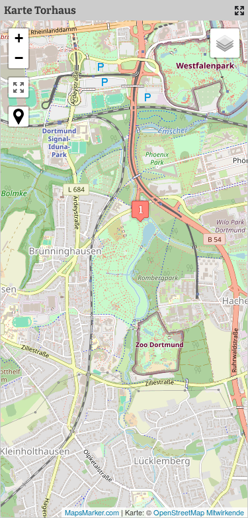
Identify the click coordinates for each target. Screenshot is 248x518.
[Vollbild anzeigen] (18, 87)
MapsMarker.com (92, 512)
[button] (140, 211)
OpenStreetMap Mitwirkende (198, 512)
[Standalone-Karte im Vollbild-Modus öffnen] (239, 10)
